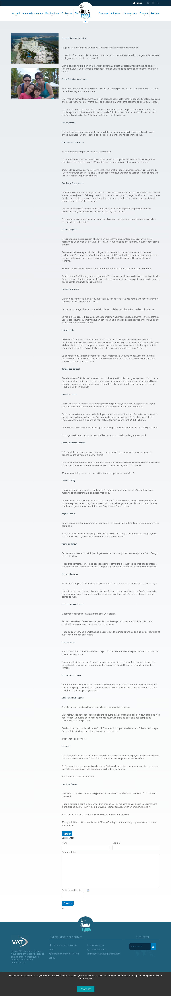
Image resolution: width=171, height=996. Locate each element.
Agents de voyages (32, 13)
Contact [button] (144, 13)
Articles (155, 13)
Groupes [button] (103, 13)
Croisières (66, 13)
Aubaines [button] (115, 13)
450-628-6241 (97, 945)
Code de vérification (72, 890)
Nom (64, 843)
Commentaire (69, 852)
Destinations (52, 13)
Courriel (116, 843)
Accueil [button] (16, 13)
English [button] (138, 3)
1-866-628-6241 (98, 949)
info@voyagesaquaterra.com (105, 953)
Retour (67, 833)
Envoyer (67, 903)
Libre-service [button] (130, 13)
